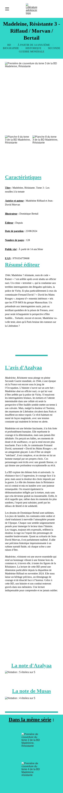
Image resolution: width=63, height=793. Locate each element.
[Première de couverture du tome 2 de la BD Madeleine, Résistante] (31, 746)
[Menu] (7, 8)
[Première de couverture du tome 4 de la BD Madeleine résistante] (31, 775)
